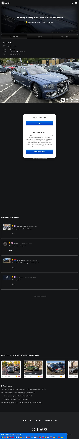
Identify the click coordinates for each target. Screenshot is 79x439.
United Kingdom (20, 51)
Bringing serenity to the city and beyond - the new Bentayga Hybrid (25, 389)
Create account (39, 151)
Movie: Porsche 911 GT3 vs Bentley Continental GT (20, 393)
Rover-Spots (21, 260)
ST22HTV (20, 277)
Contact (38, 421)
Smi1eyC (12, 49)
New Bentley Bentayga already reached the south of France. (22, 402)
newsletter (51, 421)
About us (26, 421)
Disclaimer (67, 434)
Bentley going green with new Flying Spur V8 (18, 396)
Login (39, 123)
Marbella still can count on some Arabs (16, 399)
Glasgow (12, 51)
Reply (13, 233)
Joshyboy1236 (21, 226)
